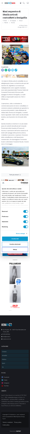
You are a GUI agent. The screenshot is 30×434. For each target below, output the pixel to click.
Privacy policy (17, 422)
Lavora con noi (7, 339)
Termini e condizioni (8, 422)
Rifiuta (15, 249)
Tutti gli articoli (14, 174)
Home (5, 20)
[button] (25, 3)
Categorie (13, 20)
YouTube (6, 385)
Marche (6, 22)
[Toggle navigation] (2, 3)
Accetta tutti (15, 238)
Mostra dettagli (20, 233)
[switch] (25, 216)
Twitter (5, 380)
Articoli (20, 20)
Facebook (6, 377)
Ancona (13, 22)
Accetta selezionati (15, 244)
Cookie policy (6, 425)
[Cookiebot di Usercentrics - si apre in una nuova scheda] (21, 183)
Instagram (6, 383)
